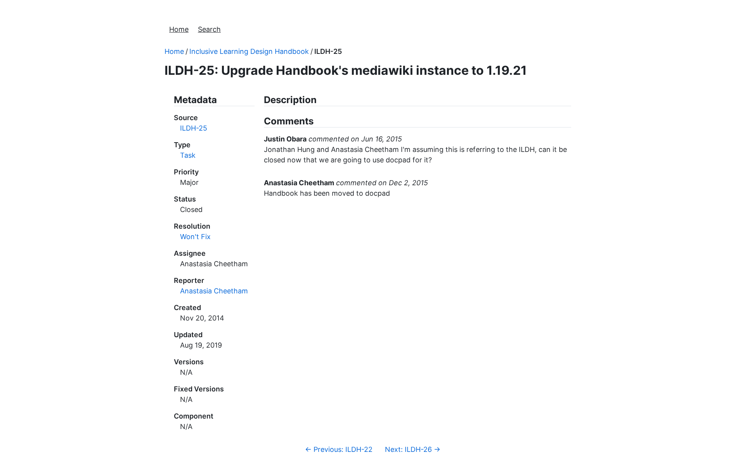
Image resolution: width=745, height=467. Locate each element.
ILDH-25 (328, 51)
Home (179, 29)
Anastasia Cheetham (214, 291)
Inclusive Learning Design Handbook (249, 51)
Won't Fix (195, 237)
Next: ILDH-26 (412, 449)
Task (188, 155)
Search (209, 29)
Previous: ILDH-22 (338, 449)
